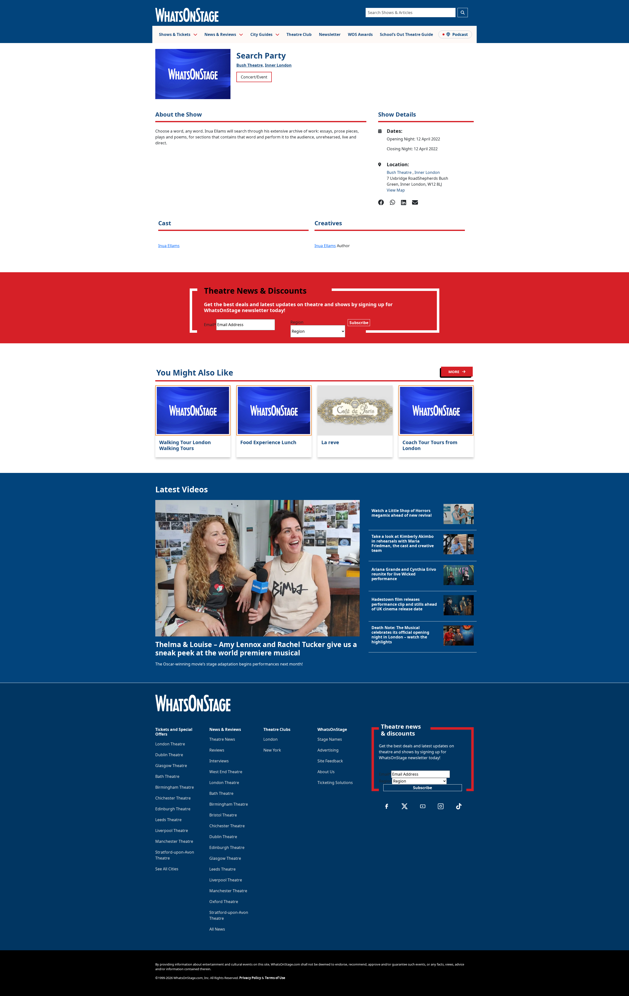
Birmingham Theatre (174, 787)
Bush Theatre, (250, 65)
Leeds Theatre (168, 819)
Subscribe (358, 322)
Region (296, 322)
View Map (396, 190)
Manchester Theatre (174, 841)
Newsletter (330, 34)
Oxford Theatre (223, 901)
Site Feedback (330, 761)
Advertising (328, 750)
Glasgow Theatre (171, 765)
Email (210, 324)
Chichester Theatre (173, 798)
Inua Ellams (169, 245)
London (270, 739)
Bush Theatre (400, 172)
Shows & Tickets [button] (175, 34)
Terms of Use (275, 978)
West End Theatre (225, 771)
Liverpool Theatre (171, 830)
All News (217, 929)
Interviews (219, 761)
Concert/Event (254, 77)
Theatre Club (299, 34)
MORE (454, 371)
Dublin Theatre (169, 754)
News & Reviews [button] (220, 34)
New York (272, 750)
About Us (326, 771)
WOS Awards (360, 34)
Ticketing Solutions (335, 782)
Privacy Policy (250, 978)
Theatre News (222, 739)
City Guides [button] (261, 34)
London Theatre (170, 744)
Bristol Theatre (223, 815)
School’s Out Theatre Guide (406, 34)
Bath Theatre (167, 776)
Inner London (278, 65)
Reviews (216, 750)
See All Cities (166, 869)
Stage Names (329, 739)
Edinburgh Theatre (172, 809)
